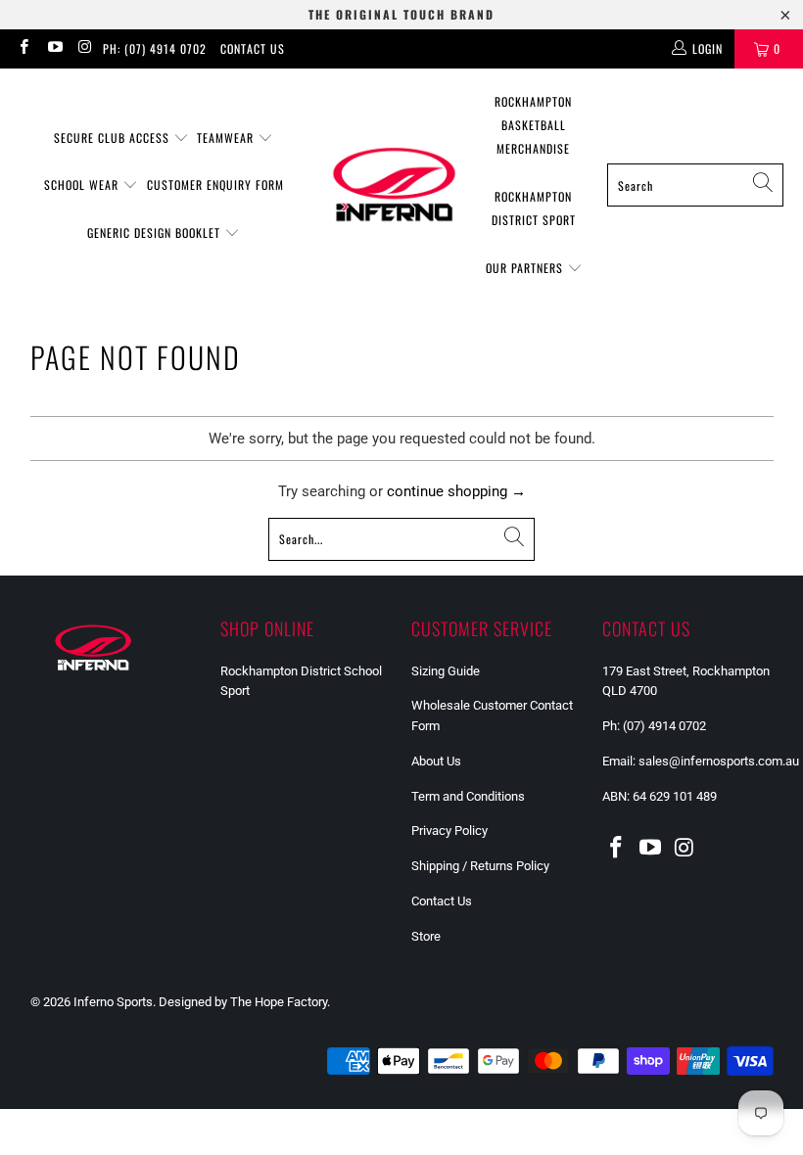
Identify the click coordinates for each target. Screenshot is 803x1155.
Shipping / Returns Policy (480, 865)
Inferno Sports (113, 1001)
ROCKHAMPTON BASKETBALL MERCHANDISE (533, 125)
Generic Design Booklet (155, 232)
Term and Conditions (468, 796)
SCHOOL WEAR (83, 184)
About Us (436, 761)
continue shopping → (456, 491)
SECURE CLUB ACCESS (113, 137)
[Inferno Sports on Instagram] (84, 49)
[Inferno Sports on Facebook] (23, 49)
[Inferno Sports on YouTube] (53, 49)
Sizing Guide (445, 671)
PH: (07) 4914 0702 (155, 48)
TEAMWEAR (227, 137)
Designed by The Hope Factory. (244, 1001)
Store (426, 936)
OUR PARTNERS (526, 267)
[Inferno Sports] (394, 185)
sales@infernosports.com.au (718, 761)
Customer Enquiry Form (215, 184)
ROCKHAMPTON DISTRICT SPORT (534, 208)
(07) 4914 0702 (667, 725)
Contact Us (252, 48)
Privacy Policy (449, 830)
